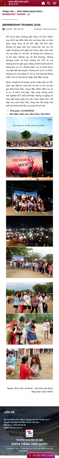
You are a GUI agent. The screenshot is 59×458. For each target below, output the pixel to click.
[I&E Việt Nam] (34, 451)
